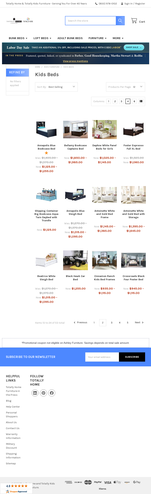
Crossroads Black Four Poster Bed (134, 278)
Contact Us (13, 428)
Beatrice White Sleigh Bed (46, 278)
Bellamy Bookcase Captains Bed (75, 147)
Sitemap (11, 463)
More (117, 38)
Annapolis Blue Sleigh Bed (75, 212)
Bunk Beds (16, 38)
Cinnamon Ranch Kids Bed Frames (104, 278)
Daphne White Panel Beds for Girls (104, 147)
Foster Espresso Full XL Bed (133, 147)
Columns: (99, 101)
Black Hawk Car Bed (75, 278)
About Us (11, 422)
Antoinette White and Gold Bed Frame (104, 214)
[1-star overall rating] (46, 153)
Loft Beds (41, 38)
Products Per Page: (119, 87)
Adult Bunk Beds (70, 38)
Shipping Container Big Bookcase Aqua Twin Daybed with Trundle (46, 215)
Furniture (96, 38)
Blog (8, 400)
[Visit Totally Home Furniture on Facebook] (51, 392)
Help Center (13, 406)
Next (138, 322)
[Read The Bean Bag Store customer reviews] (16, 488)
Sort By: (41, 87)
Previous (81, 322)
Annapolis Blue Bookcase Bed (46, 147)
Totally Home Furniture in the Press (13, 391)
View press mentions (75, 61)
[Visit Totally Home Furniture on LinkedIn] (34, 392)
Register (140, 3)
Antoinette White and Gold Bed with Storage (133, 214)
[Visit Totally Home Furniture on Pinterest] (43, 392)
